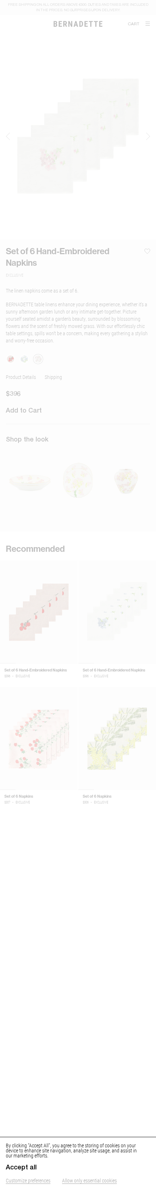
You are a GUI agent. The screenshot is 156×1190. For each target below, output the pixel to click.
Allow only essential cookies (89, 1180)
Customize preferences (28, 1180)
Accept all (21, 1167)
